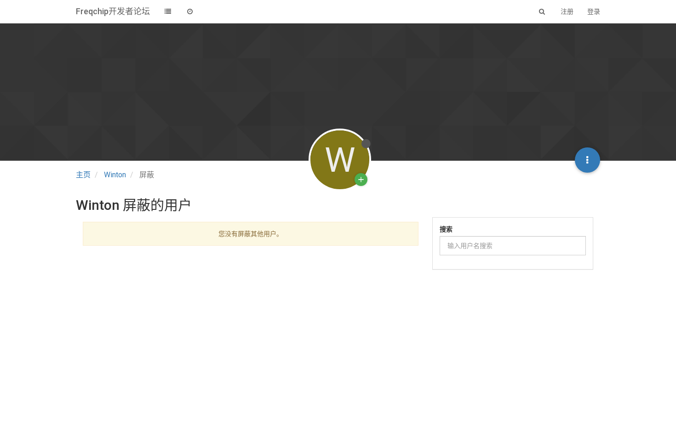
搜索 (446, 229)
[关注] (361, 179)
